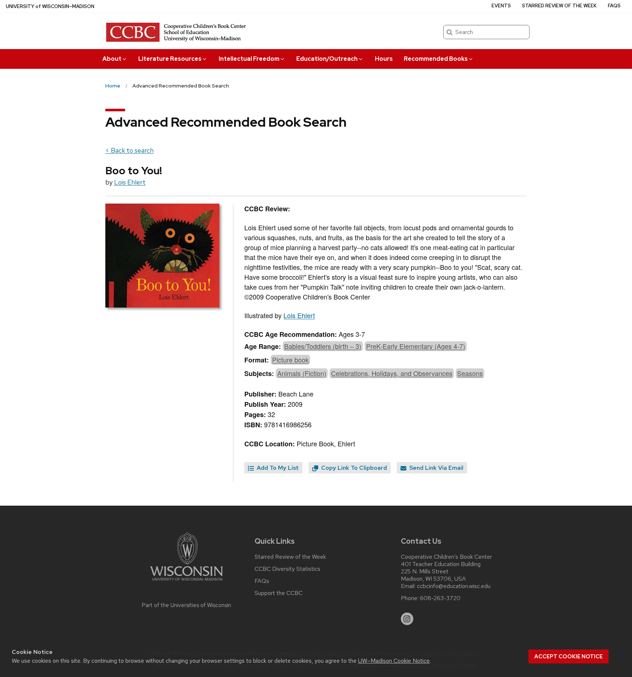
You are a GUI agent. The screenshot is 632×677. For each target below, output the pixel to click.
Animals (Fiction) (301, 373)
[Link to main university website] (186, 582)
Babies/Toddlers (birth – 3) (322, 346)
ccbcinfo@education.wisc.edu (453, 586)
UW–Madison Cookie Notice (394, 661)
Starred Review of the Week (559, 6)
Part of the (186, 605)
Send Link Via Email (435, 468)
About (111, 59)
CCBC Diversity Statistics (287, 569)
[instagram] (407, 619)
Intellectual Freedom (249, 59)
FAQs (614, 6)
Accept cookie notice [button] (568, 656)
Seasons (470, 373)
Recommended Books (436, 59)
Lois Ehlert (130, 182)
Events (501, 6)
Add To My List (277, 468)
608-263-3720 (440, 598)
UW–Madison (50, 6)
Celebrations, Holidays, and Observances (391, 373)
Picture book (290, 359)
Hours (384, 59)
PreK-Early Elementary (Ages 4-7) (415, 346)
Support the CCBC (278, 593)
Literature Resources (170, 59)
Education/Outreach (327, 59)
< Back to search (129, 150)
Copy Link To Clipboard (353, 468)
